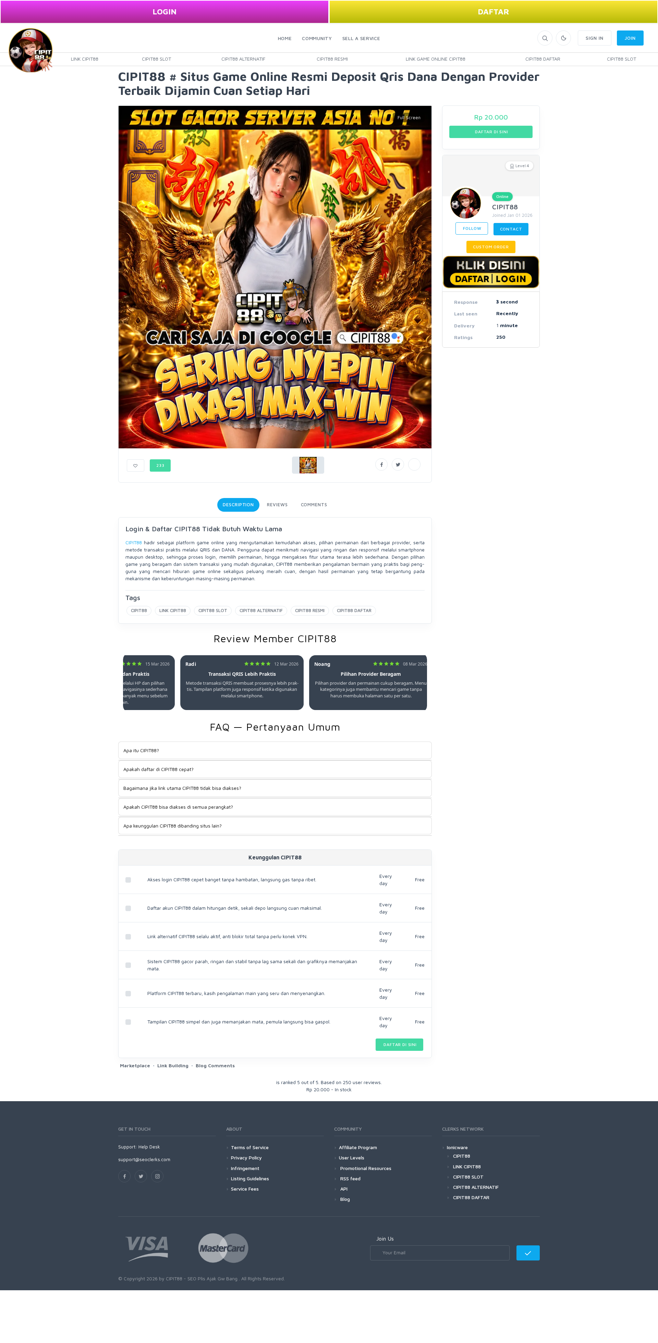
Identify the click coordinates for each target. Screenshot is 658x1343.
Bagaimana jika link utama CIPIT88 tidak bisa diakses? (182, 788)
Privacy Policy (246, 1157)
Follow (472, 228)
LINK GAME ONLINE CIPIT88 (435, 59)
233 (160, 465)
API (343, 1189)
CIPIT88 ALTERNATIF (243, 59)
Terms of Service (250, 1147)
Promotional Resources (365, 1168)
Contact (511, 229)
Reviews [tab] (277, 504)
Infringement (245, 1168)
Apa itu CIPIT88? (141, 750)
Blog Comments (215, 1065)
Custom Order (491, 246)
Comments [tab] (314, 504)
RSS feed (350, 1178)
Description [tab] (238, 504)
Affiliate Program (358, 1147)
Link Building (172, 1065)
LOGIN (164, 11)
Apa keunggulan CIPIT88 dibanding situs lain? (172, 826)
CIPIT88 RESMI (332, 59)
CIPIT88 (133, 542)
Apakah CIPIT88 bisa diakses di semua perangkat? (178, 807)
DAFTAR (493, 11)
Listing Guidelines (250, 1178)
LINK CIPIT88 (84, 59)
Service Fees (245, 1189)
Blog (344, 1199)
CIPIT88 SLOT (156, 59)
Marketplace (135, 1065)
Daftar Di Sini (399, 1044)
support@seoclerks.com (144, 1159)
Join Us (385, 1238)
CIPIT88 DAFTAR (542, 59)
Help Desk (149, 1146)
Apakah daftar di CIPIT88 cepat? (158, 769)
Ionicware (457, 1147)
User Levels (351, 1157)
